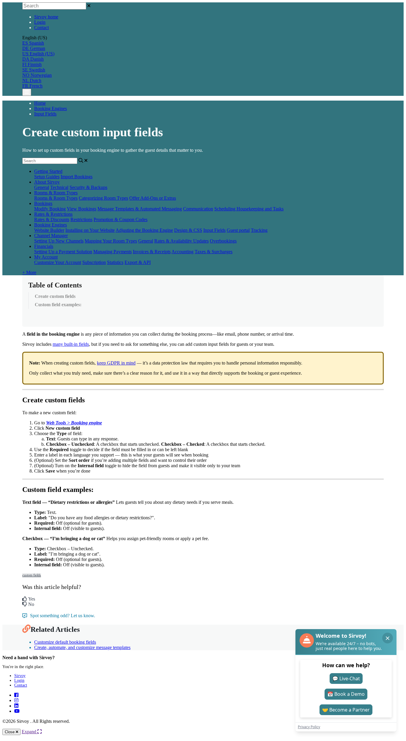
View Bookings (81, 208)
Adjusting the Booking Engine (144, 230)
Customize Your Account (57, 262)
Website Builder (49, 230)
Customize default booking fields (65, 642)
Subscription (94, 262)
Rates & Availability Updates (181, 240)
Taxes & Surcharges (213, 251)
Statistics (115, 262)
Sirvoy (20, 675)
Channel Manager (51, 235)
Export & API (138, 262)
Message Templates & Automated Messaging (139, 208)
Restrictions (81, 219)
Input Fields (45, 113)
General (41, 187)
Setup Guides (46, 176)
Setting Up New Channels (59, 240)
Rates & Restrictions (53, 214)
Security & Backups (88, 187)
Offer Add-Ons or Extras (152, 198)
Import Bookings (76, 176)
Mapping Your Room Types (111, 240)
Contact (41, 27)
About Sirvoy (47, 182)
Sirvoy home (46, 16)
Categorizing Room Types (103, 198)
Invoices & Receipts (152, 251)
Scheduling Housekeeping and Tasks (249, 208)
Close (10, 732)
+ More (29, 272)
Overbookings (223, 240)
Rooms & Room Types (56, 192)
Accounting (182, 251)
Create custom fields (55, 296)
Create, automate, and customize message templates (82, 647)
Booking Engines (50, 108)
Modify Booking (50, 208)
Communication (198, 208)
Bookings (43, 203)
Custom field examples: (58, 304)
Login (39, 22)
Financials (43, 246)
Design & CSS (188, 230)
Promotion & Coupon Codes (120, 219)
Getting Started (48, 171)
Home (40, 103)
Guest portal (238, 230)
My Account (46, 256)
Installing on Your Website (90, 230)
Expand (29, 731)
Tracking (259, 230)
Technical (59, 187)
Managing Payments (112, 251)
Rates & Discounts (51, 219)
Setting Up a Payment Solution (63, 251)
